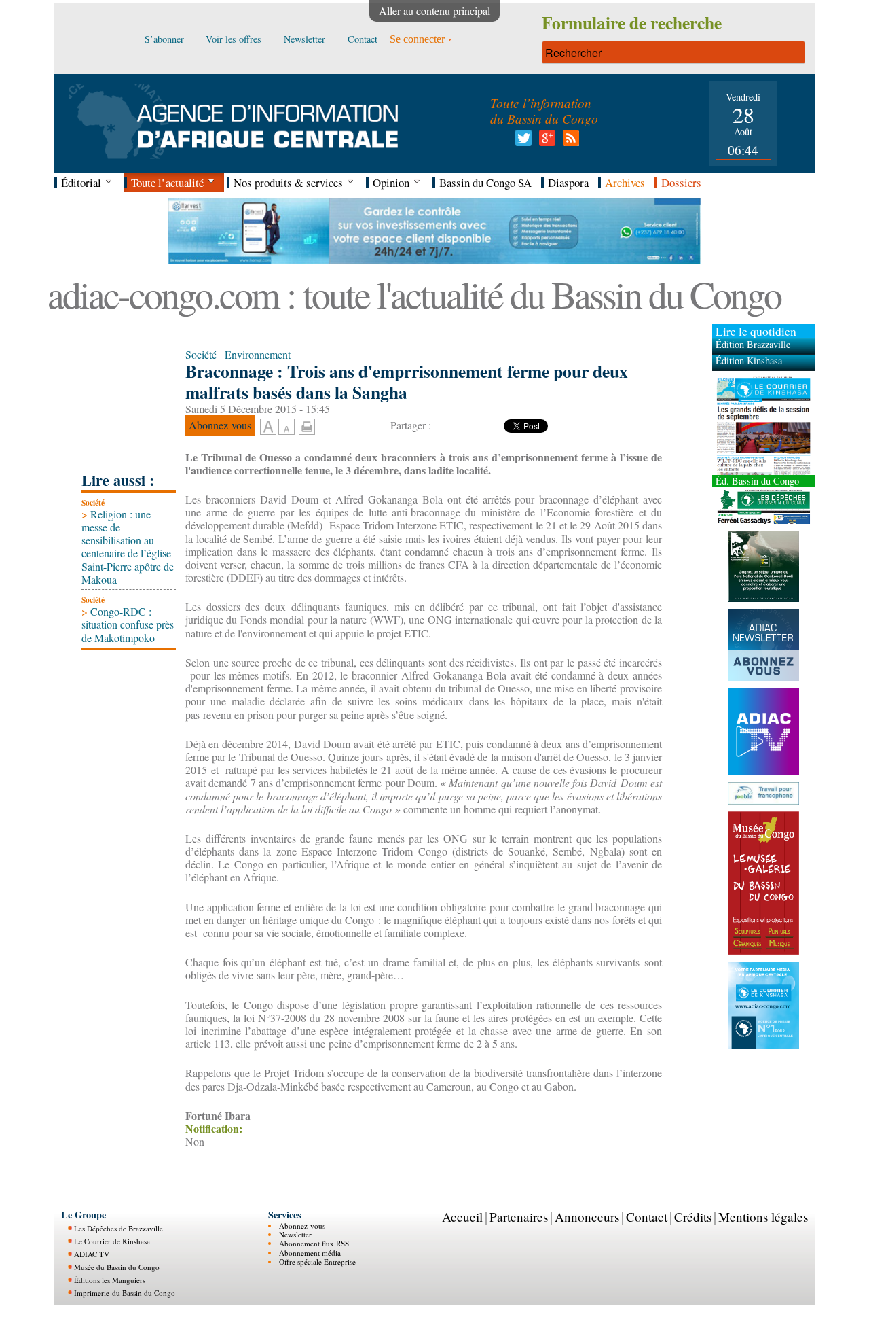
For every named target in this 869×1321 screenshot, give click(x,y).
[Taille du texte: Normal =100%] (286, 427)
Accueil (462, 1216)
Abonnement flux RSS (314, 1243)
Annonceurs (587, 1216)
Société (93, 502)
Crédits (692, 1216)
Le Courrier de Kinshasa (112, 1241)
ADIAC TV (91, 1254)
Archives (625, 182)
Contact (646, 1216)
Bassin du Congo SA (485, 182)
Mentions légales (763, 1216)
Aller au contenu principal (434, 10)
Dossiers (681, 182)
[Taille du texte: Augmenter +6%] (268, 427)
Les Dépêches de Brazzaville (118, 1228)
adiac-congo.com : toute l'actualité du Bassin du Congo (414, 293)
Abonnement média (310, 1253)
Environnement (258, 354)
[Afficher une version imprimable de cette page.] (306, 425)
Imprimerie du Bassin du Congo (124, 1293)
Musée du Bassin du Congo (117, 1267)
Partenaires (518, 1216)
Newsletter (295, 1234)
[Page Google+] (544, 141)
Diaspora (568, 182)
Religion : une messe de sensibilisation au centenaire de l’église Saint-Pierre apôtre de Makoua (127, 546)
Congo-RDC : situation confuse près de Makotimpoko (127, 624)
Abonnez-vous (302, 1225)
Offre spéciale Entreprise (317, 1261)
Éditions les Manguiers (109, 1280)
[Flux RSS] (568, 141)
